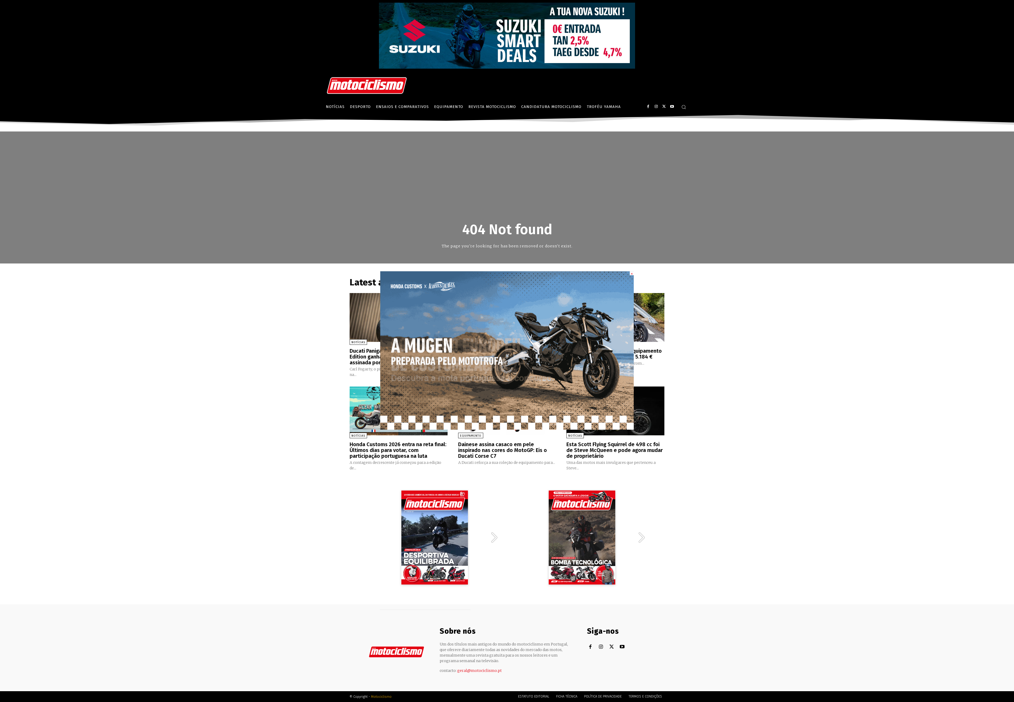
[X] (664, 106)
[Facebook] (648, 106)
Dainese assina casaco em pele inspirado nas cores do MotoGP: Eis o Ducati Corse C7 (502, 450)
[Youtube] (672, 106)
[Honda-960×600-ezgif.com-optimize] (507, 428)
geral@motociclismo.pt (479, 670)
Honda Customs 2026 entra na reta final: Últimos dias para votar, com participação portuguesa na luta (398, 450)
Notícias (358, 342)
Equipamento (470, 435)
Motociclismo (381, 697)
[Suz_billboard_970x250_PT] (507, 67)
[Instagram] (656, 106)
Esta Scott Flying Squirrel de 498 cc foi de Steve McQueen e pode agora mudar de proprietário (614, 450)
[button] (684, 107)
